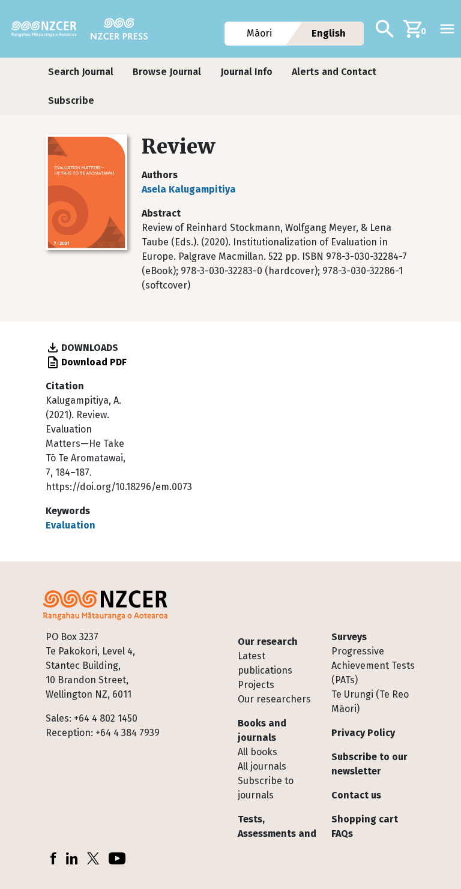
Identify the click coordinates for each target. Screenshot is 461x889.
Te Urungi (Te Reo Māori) (370, 701)
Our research (268, 641)
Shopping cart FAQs (364, 826)
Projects (256, 684)
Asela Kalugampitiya (189, 189)
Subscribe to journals (266, 788)
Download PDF (94, 362)
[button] (80, 72)
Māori (260, 33)
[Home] (49, 29)
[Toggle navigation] (447, 29)
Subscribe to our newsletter (369, 764)
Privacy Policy (363, 732)
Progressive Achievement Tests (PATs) (373, 665)
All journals (262, 766)
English (329, 33)
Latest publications (265, 663)
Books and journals (262, 730)
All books (257, 752)
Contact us (356, 795)
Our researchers (274, 699)
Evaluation (70, 525)
